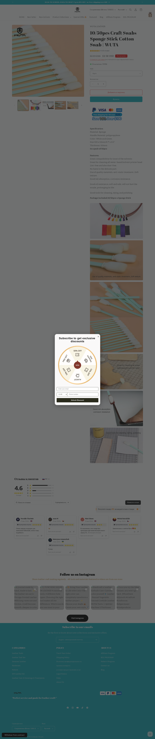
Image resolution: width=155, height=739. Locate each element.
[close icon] (98, 336)
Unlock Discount (77, 400)
